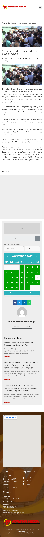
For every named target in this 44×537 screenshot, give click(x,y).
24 (32, 282)
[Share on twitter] (19, 302)
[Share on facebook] (15, 302)
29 (22, 288)
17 (32, 277)
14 (17, 277)
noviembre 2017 (22, 256)
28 (17, 288)
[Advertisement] (22, 197)
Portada (4, 23)
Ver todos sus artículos (22, 327)
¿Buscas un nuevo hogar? (22, 533)
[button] (40, 7)
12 (7, 277)
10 (32, 272)
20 (12, 282)
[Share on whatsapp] (29, 302)
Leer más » (7, 356)
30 (27, 288)
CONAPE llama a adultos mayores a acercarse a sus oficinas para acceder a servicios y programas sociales (20, 388)
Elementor (22, 531)
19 (7, 282)
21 (17, 282)
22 (22, 282)
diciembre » (34, 293)
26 (7, 288)
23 (27, 282)
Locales (7, 171)
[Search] (37, 238)
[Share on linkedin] (24, 302)
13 (12, 277)
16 (27, 277)
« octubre (9, 293)
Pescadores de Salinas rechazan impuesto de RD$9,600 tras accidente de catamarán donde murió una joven (22, 365)
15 (22, 277)
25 (37, 282)
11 (37, 272)
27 (12, 288)
